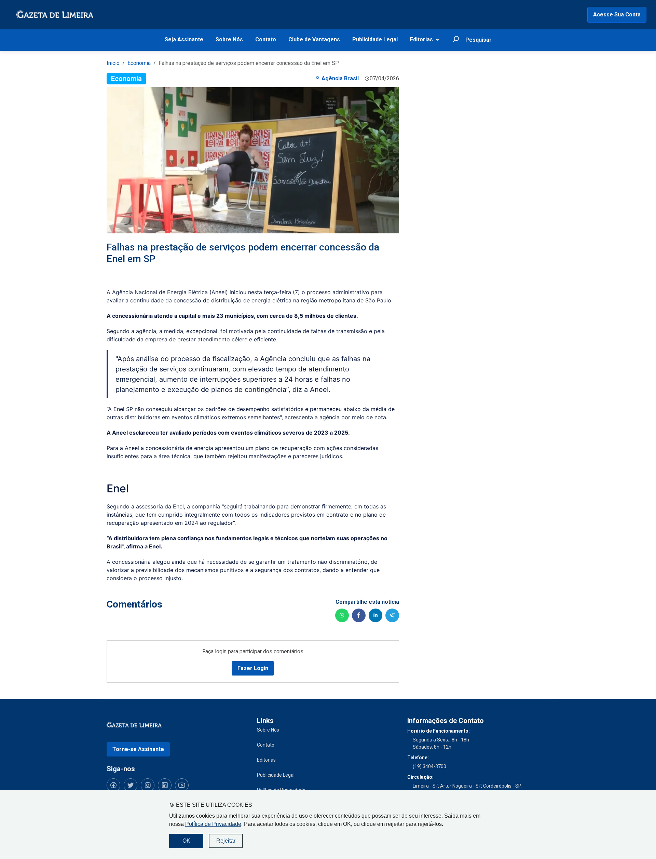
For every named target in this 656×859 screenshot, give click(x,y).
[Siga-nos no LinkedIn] (165, 785)
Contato (265, 39)
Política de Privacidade (213, 824)
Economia (139, 63)
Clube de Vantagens (314, 39)
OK (186, 841)
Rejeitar (225, 841)
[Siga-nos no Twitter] (130, 785)
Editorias (421, 39)
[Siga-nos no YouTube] (182, 785)
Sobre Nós (229, 39)
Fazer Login (252, 668)
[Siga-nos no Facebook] (113, 785)
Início (113, 63)
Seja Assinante (184, 39)
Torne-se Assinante (138, 749)
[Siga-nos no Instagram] (147, 785)
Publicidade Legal (375, 39)
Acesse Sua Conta (617, 14)
